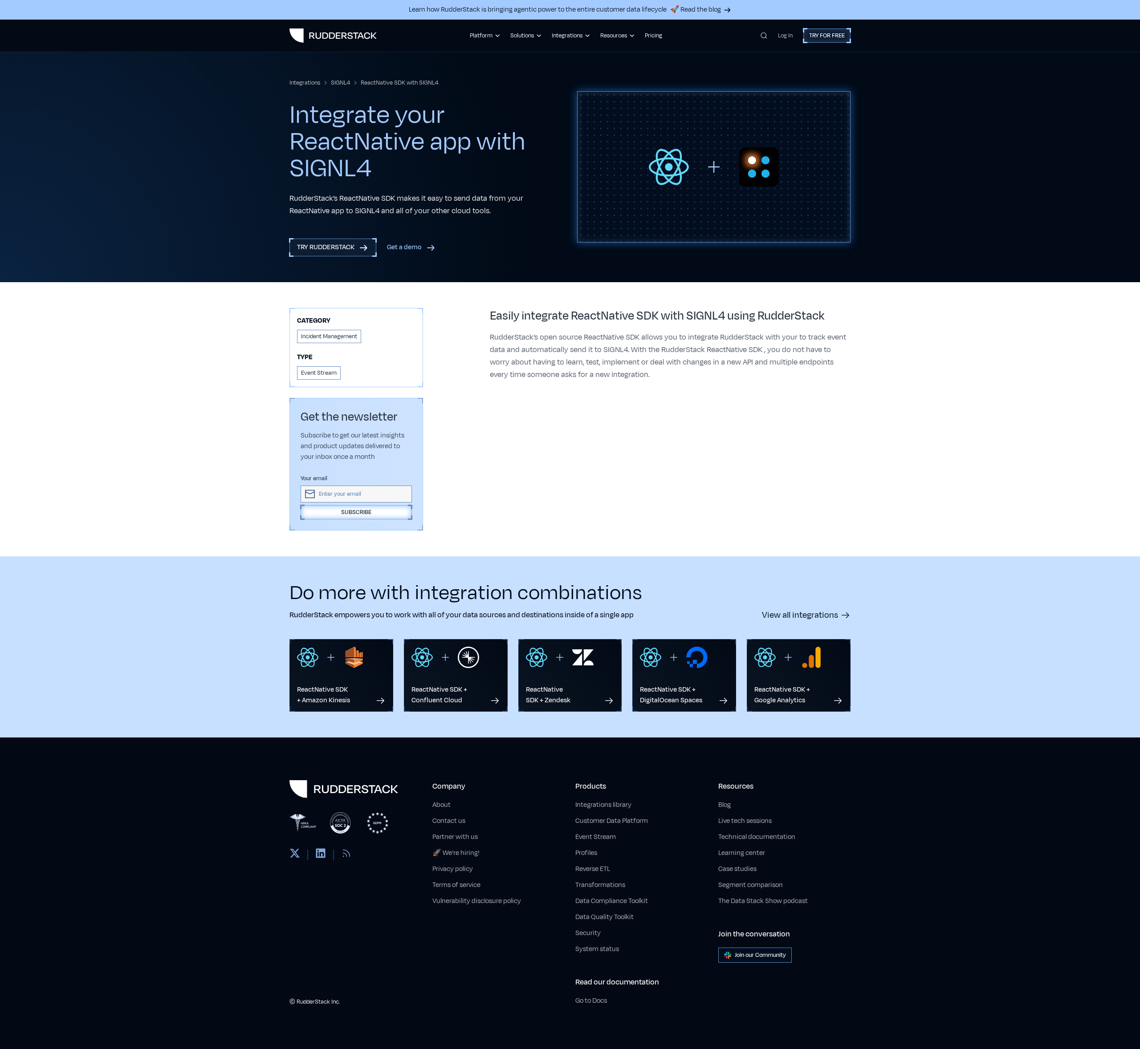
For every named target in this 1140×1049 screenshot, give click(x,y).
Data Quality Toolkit (604, 917)
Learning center (741, 853)
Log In (785, 36)
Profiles (586, 853)
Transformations (600, 885)
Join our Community (760, 955)
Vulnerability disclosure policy (476, 901)
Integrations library (603, 805)
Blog (724, 805)
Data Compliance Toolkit (611, 901)
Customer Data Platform (611, 821)
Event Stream (595, 837)
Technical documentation (756, 837)
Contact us (448, 821)
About (441, 805)
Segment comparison (750, 885)
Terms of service (456, 885)
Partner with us (455, 837)
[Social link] (294, 855)
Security (588, 933)
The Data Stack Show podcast (763, 901)
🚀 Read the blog (695, 9)
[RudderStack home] (333, 35)
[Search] (764, 36)
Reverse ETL (592, 869)
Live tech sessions (745, 821)
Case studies (737, 869)
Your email (314, 478)
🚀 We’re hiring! (456, 853)
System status (597, 949)
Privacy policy (452, 869)
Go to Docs (591, 1000)
